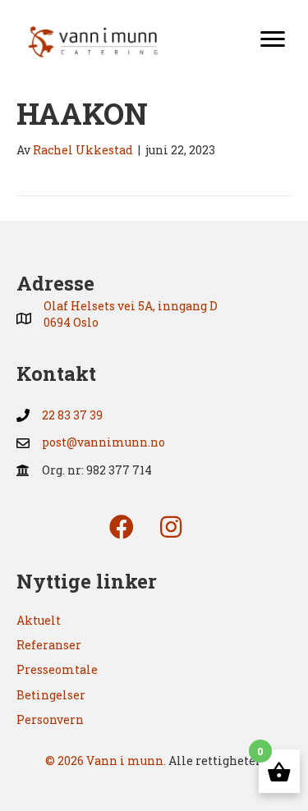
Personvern (50, 719)
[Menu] (273, 39)
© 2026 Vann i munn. (105, 760)
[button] (121, 527)
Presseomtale (57, 669)
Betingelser (50, 695)
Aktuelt (38, 620)
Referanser (48, 645)
